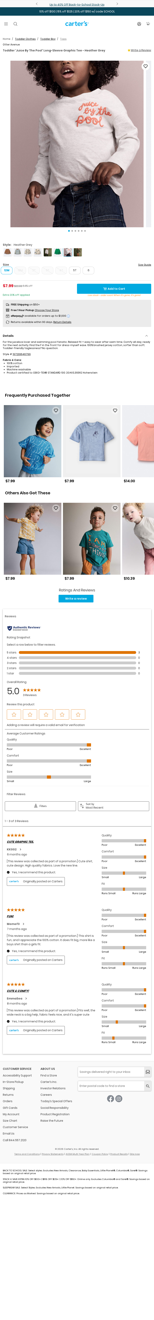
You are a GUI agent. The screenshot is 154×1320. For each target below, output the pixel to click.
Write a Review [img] (141, 50)
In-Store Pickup (13, 1082)
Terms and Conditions (27, 1154)
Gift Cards (10, 1108)
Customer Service (15, 1127)
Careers (46, 1095)
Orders (7, 1101)
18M (20, 270)
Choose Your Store (47, 310)
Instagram (118, 1098)
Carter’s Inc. (49, 1082)
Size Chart (10, 1121)
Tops (63, 39)
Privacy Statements (53, 1154)
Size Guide (144, 264)
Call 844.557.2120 (14, 1140)
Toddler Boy (48, 39)
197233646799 (22, 354)
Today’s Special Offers (56, 1101)
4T (61, 270)
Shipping (9, 1088)
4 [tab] (78, 231)
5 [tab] (82, 231)
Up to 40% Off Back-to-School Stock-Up (77, 5)
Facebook (110, 1098)
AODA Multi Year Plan (78, 1154)
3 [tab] (75, 231)
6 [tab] (85, 231)
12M (6, 270)
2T (34, 270)
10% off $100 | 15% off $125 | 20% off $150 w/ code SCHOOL (77, 11)
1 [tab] (69, 231)
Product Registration (55, 1114)
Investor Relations (53, 1088)
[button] (77, 144)
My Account (11, 1114)
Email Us (8, 1134)
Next (116, 4)
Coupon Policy (100, 1154)
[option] (32, 445)
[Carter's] (77, 25)
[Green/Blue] (58, 251)
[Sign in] (139, 23)
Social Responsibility (55, 1108)
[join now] (147, 1072)
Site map (135, 1154)
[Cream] (28, 251)
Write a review (76, 599)
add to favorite (146, 66)
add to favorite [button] (56, 410)
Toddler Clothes (25, 39)
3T (47, 270)
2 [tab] (72, 231)
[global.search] (147, 1086)
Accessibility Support (17, 1075)
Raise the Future (52, 1121)
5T (75, 270)
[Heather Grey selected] (68, 251)
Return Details (62, 322)
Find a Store (49, 1075)
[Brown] (8, 251)
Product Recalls (119, 1154)
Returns (8, 1095)
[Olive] (78, 251)
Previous (37, 4)
